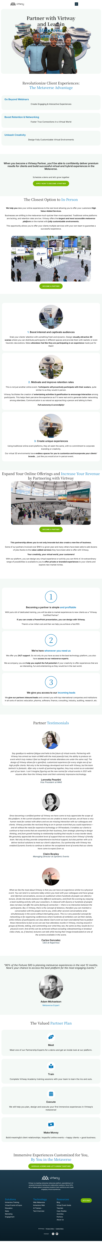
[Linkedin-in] (53, 1234)
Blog (58, 1202)
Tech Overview (38, 1211)
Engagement (9, 1217)
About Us (60, 1220)
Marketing (8, 1214)
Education (8, 1208)
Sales (7, 1211)
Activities (60, 1214)
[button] (76, 4)
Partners (60, 1217)
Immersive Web (39, 1205)
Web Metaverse (39, 1202)
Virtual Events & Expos (13, 1205)
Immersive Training (12, 1202)
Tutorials (60, 1208)
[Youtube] (57, 1234)
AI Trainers (37, 1208)
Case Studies (61, 1211)
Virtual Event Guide (64, 1205)
